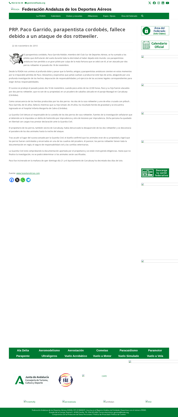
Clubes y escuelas (74, 16)
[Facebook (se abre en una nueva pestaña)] (154, 3)
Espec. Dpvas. (109, 16)
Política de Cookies (118, 414)
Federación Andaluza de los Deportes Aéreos (67, 9)
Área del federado (129, 16)
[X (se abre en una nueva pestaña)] (149, 3)
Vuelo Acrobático (76, 355)
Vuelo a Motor (102, 355)
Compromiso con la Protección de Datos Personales (72, 414)
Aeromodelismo (49, 350)
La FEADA (40, 16)
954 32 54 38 (17, 3)
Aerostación (76, 350)
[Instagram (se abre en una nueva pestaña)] (159, 3)
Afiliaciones (93, 16)
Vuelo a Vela (155, 355)
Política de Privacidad (102, 414)
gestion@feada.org (36, 3)
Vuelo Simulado (128, 355)
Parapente (23, 355)
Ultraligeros (49, 355)
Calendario (56, 16)
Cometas (102, 350)
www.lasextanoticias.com (28, 173)
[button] (142, 16)
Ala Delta (23, 350)
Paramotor (155, 350)
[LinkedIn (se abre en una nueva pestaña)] (163, 3)
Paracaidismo (129, 350)
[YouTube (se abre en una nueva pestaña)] (167, 3)
